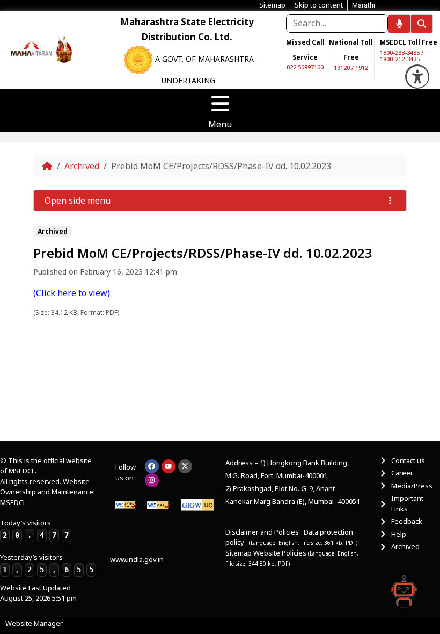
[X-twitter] (185, 466)
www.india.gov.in (137, 559)
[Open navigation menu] (220, 104)
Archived (81, 166)
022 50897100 (305, 67)
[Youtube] (168, 466)
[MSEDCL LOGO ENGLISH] (31, 48)
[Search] (421, 23)
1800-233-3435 (400, 52)
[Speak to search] (399, 23)
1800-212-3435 (400, 59)
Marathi (363, 5)
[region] (31, 48)
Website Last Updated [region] (38, 593)
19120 (342, 67)
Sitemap (238, 553)
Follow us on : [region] (126, 472)
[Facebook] (152, 466)
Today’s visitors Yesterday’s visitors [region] (46, 546)
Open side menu (78, 200)
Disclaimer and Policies (262, 532)
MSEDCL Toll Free (408, 42)
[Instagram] (152, 480)
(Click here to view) (71, 293)
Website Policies (280, 553)
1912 (361, 67)
